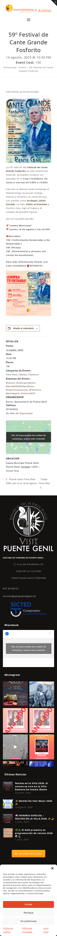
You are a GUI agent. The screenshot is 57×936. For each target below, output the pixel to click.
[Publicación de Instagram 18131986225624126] (15, 746)
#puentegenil (13, 393)
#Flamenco (35, 389)
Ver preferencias (28, 921)
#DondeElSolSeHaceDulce (20, 386)
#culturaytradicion (26, 382)
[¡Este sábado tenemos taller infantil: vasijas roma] (15, 693)
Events (22, 67)
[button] (52, 868)
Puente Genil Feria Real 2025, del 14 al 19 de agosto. (22, 481)
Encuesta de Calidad (30, 853)
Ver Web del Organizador (19, 413)
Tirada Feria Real (44, 481)
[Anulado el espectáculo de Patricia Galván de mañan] (41, 720)
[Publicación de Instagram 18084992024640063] (15, 720)
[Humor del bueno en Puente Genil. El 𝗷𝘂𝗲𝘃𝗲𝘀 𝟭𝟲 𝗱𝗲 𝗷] (41, 746)
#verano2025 (28, 393)
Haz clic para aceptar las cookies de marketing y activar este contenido (28, 437)
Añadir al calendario (23, 328)
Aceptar (28, 904)
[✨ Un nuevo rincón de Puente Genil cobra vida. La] (41, 693)
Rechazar (28, 912)
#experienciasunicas (17, 389)
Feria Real (11, 374)
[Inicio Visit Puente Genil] (28, 526)
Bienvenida (10, 67)
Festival (23, 374)
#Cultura (10, 382)
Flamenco (33, 374)
